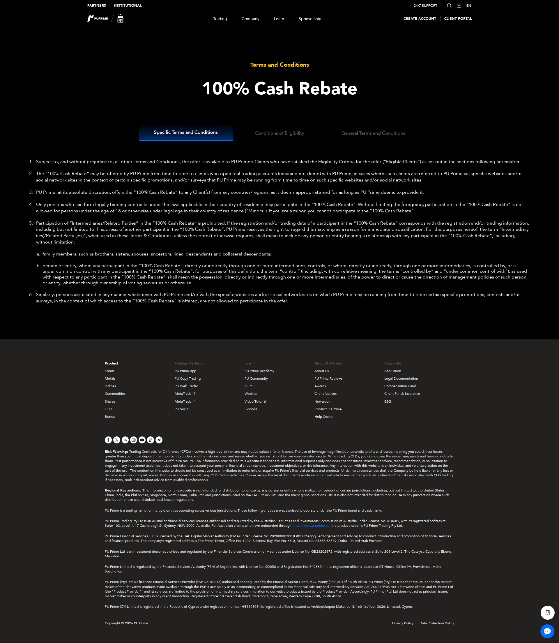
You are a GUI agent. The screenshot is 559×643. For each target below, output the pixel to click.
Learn (279, 19)
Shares (110, 401)
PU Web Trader (186, 386)
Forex (109, 371)
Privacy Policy (402, 623)
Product (111, 363)
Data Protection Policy (437, 623)
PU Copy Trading (188, 378)
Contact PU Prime (328, 409)
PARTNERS (96, 5)
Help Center (324, 416)
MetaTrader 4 (185, 401)
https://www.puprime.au (311, 525)
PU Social (182, 409)
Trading (220, 19)
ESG (387, 401)
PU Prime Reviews (328, 378)
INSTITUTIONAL (127, 5)
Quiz (248, 386)
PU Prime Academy (259, 371)
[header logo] (105, 19)
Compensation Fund (400, 386)
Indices (110, 386)
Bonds (110, 416)
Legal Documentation (401, 378)
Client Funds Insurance (402, 393)
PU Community (256, 378)
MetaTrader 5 (185, 393)
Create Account (420, 19)
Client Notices (325, 393)
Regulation (392, 371)
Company (250, 19)
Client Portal (458, 19)
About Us (321, 371)
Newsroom (322, 401)
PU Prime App (185, 371)
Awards (320, 386)
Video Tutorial (255, 401)
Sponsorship (310, 19)
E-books (251, 409)
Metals (110, 378)
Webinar (251, 393)
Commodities (115, 393)
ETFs (108, 409)
